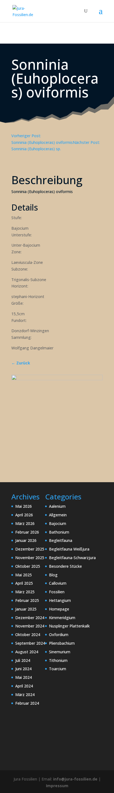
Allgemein (58, 514)
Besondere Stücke (65, 566)
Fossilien (56, 591)
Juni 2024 (23, 668)
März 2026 (25, 523)
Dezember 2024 (29, 617)
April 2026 (24, 514)
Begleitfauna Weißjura (69, 549)
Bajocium (57, 523)
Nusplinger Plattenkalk (69, 626)
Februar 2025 (27, 600)
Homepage (59, 609)
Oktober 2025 (27, 566)
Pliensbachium (62, 643)
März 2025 (25, 591)
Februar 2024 (27, 703)
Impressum (57, 785)
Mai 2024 (23, 677)
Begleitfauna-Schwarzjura (72, 557)
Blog (53, 574)
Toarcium (57, 668)
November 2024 (29, 626)
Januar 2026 (26, 540)
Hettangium (60, 600)
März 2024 (25, 694)
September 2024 (30, 643)
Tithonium (58, 660)
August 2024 (26, 651)
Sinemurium (59, 651)
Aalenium (57, 506)
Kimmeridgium (62, 617)
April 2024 (24, 686)
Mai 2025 (23, 574)
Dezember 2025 (29, 549)
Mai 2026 (23, 506)
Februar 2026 (27, 532)
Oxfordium (58, 634)
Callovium (57, 583)
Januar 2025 (26, 609)
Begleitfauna (60, 540)
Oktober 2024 (27, 634)
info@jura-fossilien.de (75, 779)
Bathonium (59, 532)
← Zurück (20, 363)
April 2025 (24, 583)
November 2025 (29, 557)
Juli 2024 (22, 660)
